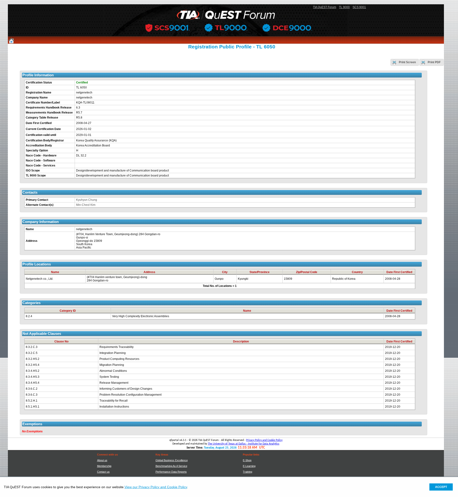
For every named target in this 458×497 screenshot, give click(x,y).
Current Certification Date (43, 129)
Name (30, 229)
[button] (404, 62)
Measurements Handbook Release (49, 112)
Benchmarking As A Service (171, 466)
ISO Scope (33, 170)
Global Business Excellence (172, 460)
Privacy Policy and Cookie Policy (264, 440)
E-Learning (249, 466)
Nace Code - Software (40, 160)
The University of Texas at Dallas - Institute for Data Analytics (243, 443)
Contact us (103, 471)
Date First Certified (39, 123)
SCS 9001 (359, 7)
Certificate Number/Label (43, 102)
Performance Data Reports (171, 471)
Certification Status (39, 82)
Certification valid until (41, 135)
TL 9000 (344, 7)
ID (27, 87)
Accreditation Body (39, 145)
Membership (104, 466)
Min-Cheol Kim (85, 205)
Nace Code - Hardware (41, 155)
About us (102, 460)
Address (31, 241)
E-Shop (247, 460)
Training (247, 471)
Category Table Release (42, 117)
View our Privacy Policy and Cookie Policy (156, 487)
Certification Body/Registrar (45, 140)
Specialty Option (37, 150)
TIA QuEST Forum (324, 7)
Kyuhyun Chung (86, 200)
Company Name (37, 97)
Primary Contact (37, 200)
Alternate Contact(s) (39, 205)
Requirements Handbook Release (49, 107)
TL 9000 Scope (36, 175)
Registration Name (38, 92)
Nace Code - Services (40, 165)
